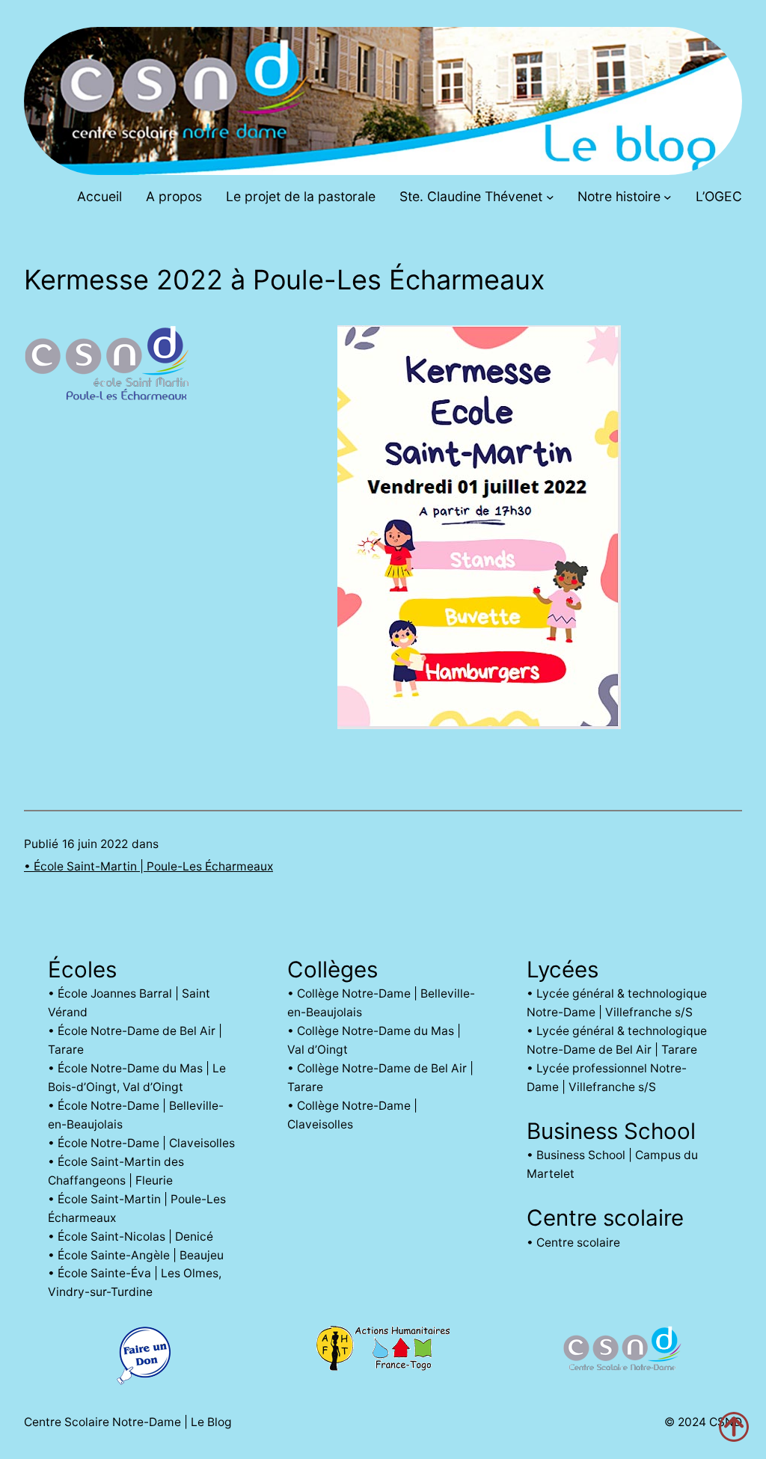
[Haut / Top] (734, 1427)
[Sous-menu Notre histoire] (668, 197)
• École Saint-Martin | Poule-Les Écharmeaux (148, 866)
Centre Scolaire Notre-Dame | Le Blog (128, 1422)
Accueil (99, 196)
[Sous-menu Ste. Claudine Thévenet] (550, 197)
